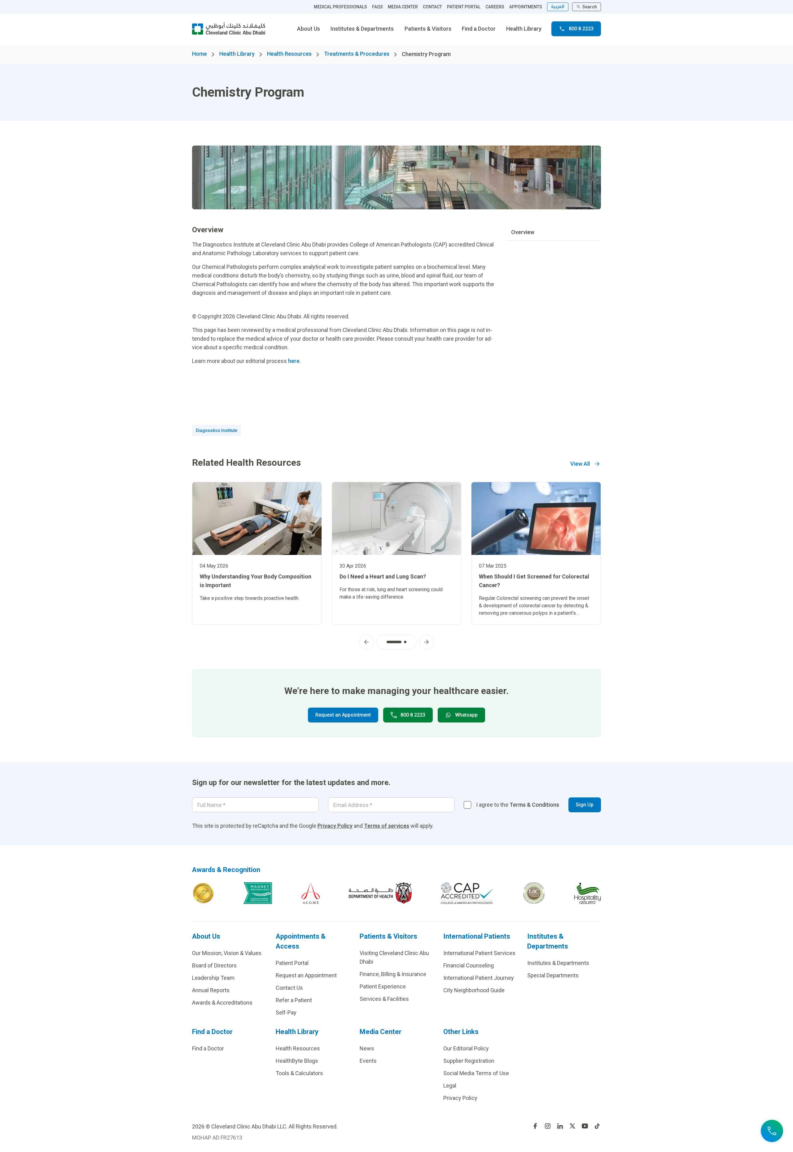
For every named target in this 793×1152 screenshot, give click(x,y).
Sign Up (585, 805)
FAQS (377, 6)
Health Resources (289, 53)
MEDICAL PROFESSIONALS (340, 6)
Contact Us (289, 987)
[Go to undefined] (535, 1126)
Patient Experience (383, 986)
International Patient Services (479, 953)
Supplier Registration (468, 1061)
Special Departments (553, 975)
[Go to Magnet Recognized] (257, 893)
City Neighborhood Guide (474, 990)
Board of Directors (214, 965)
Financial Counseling (468, 965)
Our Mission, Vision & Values (226, 953)
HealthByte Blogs (297, 1061)
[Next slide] (426, 642)
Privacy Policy (335, 826)
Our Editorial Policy (466, 1048)
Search (589, 6)
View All (580, 463)
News (367, 1048)
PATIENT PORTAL (463, 6)
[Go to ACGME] (310, 893)
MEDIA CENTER (403, 6)
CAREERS (494, 6)
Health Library (523, 28)
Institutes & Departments (362, 28)
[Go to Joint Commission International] (203, 893)
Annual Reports (211, 990)
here (294, 361)
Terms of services (386, 826)
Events (368, 1061)
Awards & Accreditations (222, 1002)
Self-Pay (286, 1012)
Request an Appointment (343, 715)
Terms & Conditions (534, 804)
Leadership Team (213, 978)
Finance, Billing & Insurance (393, 974)
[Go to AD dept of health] (380, 893)
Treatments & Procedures (356, 53)
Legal (449, 1085)
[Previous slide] (366, 642)
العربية (557, 6)
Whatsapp (466, 715)
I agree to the (517, 804)
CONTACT (432, 6)
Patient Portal (292, 963)
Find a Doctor (479, 28)
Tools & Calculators (299, 1073)
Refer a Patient (294, 1000)
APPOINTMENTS (525, 6)
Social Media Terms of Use (476, 1073)
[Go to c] (534, 893)
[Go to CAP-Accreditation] (467, 893)
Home (199, 53)
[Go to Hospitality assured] (587, 893)
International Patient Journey (478, 978)
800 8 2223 (581, 29)
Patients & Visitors (428, 28)
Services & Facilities (384, 999)
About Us (308, 28)
